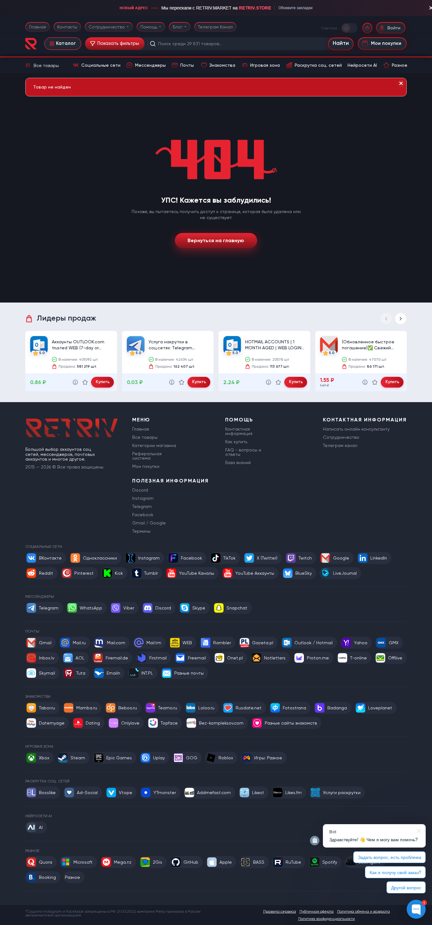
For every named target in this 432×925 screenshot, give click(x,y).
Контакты (67, 26)
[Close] (401, 83)
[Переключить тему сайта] (349, 28)
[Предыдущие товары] (386, 319)
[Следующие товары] (401, 319)
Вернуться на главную (216, 240)
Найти (341, 43)
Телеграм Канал (215, 26)
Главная (37, 26)
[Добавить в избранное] (85, 382)
